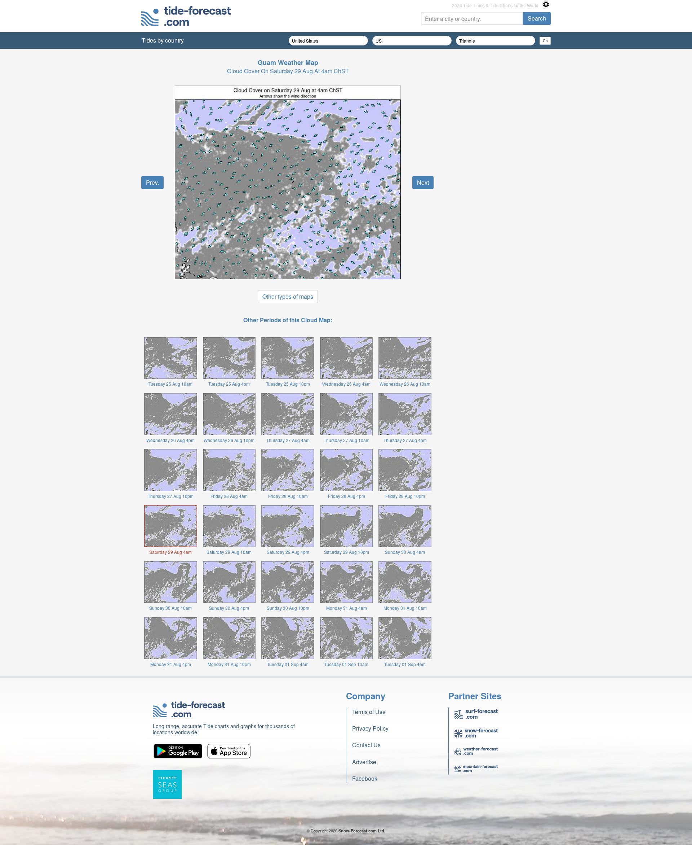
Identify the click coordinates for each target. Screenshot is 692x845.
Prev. (152, 182)
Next (423, 182)
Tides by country (163, 40)
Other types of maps (287, 296)
